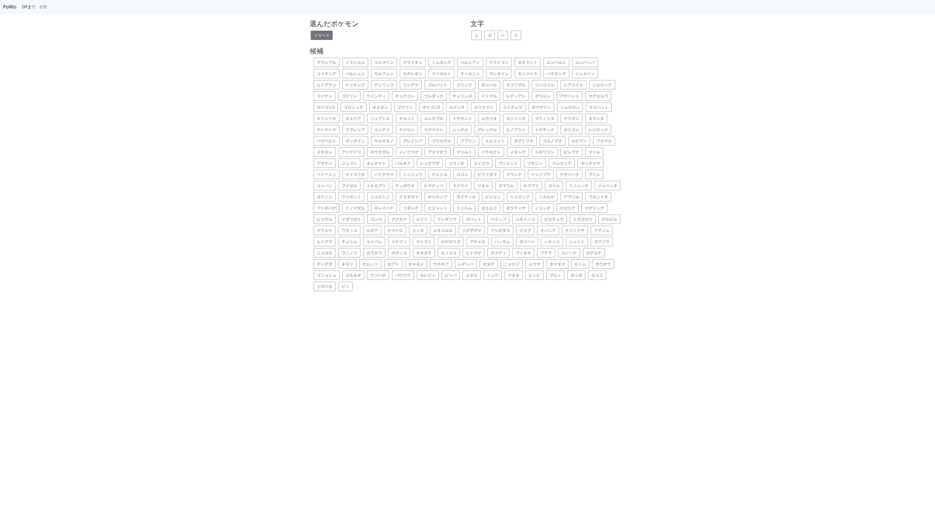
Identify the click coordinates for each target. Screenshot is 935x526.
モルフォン (384, 73)
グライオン (412, 62)
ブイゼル (349, 185)
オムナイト (376, 163)
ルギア (372, 230)
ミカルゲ (546, 196)
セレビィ (428, 275)
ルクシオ (457, 107)
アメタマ (399, 219)
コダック (411, 208)
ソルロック (602, 84)
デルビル (609, 219)
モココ (597, 275)
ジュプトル (380, 118)
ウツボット (351, 196)
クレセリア (561, 163)
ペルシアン (470, 62)
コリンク (464, 84)
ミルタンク (441, 62)
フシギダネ (500, 230)
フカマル (604, 140)
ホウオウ (603, 264)
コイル (554, 185)
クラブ (525, 230)
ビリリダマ (487, 174)
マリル (594, 152)
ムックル (460, 129)
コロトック (353, 107)
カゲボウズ (450, 241)
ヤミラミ (424, 241)
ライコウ (481, 163)
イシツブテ (541, 174)
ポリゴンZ (431, 107)
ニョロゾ (511, 264)
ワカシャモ (598, 196)
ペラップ (498, 219)
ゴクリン (349, 96)
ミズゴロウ (582, 219)
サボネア (441, 264)
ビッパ (451, 275)
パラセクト (491, 152)
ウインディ (376, 96)
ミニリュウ (412, 174)
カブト (393, 264)
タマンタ (596, 118)
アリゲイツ (351, 152)
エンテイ (382, 129)
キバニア (548, 230)
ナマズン (571, 118)
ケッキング (355, 84)
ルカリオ (489, 118)
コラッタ (456, 163)
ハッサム (502, 241)
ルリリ (422, 219)
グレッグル (487, 129)
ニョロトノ (380, 196)
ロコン (462, 174)
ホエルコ (489, 208)
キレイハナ (384, 208)
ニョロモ (324, 252)
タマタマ (557, 264)
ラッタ (418, 230)
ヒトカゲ (473, 252)
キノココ (449, 252)
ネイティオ (466, 196)
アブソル (571, 196)
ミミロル (464, 208)
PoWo (9, 6)
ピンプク (571, 152)
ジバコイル (544, 84)
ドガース (321, 35)
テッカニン (470, 73)
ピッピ (534, 275)
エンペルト (556, 62)
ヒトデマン (326, 84)
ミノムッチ (579, 185)
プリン (594, 174)
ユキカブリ (376, 185)
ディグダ (324, 264)
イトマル (489, 96)
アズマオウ (437, 152)
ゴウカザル (441, 140)
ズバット (473, 219)
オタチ (489, 264)
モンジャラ (527, 73)
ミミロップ (520, 196)
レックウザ (429, 163)
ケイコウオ (355, 174)
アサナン (324, 163)
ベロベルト (326, 140)
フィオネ (523, 252)
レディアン (516, 96)
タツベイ (527, 241)
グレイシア (412, 140)
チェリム (349, 241)
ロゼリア (567, 208)
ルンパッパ (585, 62)
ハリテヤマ (384, 174)
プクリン (405, 107)
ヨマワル (506, 185)
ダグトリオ (523, 140)
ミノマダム (355, 208)
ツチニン (535, 163)
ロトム (580, 264)
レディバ (466, 264)
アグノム (601, 230)
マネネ (513, 275)
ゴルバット (437, 84)
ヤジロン (407, 129)
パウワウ (403, 275)
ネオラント (527, 62)
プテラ (546, 252)
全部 (43, 6)
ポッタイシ (355, 140)
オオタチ (424, 252)
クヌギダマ (409, 196)
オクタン (380, 107)
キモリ (347, 264)
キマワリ (531, 185)
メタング (518, 152)
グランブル (326, 62)
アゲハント (569, 96)
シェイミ (577, 241)
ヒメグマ (324, 241)
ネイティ (498, 252)
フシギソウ (447, 219)
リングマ (411, 84)
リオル (483, 185)
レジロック (598, 129)
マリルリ (464, 152)
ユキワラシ (544, 152)
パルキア (403, 163)
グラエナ (324, 230)
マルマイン (384, 62)
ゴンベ (376, 219)
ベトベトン (326, 174)
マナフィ (399, 241)
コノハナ (569, 252)
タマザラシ (541, 107)
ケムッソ (370, 264)
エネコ (471, 275)
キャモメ (416, 264)
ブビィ (555, 275)
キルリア (353, 118)
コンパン (324, 185)
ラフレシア (355, 129)
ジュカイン (585, 73)
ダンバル (489, 84)
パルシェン (355, 73)
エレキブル (433, 118)
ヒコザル (324, 219)
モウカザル (380, 152)
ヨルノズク (552, 140)
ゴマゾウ (601, 241)
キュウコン (405, 96)
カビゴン (579, 140)
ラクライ (460, 185)
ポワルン (543, 96)
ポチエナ (594, 252)
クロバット (598, 107)
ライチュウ (512, 107)
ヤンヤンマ (326, 129)
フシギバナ (326, 208)
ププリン (468, 140)
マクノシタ (544, 118)
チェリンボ (462, 96)
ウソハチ (378, 275)
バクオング (556, 73)
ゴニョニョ (326, 275)
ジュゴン (349, 163)
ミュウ (492, 275)
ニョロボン (570, 107)
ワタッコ (349, 230)
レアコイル (573, 84)
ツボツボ (324, 286)
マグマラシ (433, 129)
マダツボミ (351, 219)
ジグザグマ (471, 230)
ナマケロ (395, 230)
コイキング (326, 73)
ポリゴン (571, 129)
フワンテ (514, 174)
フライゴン (499, 62)
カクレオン (412, 73)
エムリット (495, 140)
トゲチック (544, 129)
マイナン (324, 96)
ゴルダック (433, 96)
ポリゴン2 (326, 107)
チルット (407, 118)
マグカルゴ (598, 96)
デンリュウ (384, 84)
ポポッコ (399, 252)
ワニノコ (349, 252)
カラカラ (374, 252)
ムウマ (534, 264)
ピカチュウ (554, 219)
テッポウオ (405, 185)
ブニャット (508, 163)
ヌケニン (324, 196)
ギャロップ (437, 196)
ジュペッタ (607, 185)
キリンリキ (326, 118)
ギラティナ (516, 208)
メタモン (324, 152)
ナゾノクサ (575, 230)
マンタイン (499, 73)
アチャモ (477, 241)
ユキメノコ (525, 219)
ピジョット (437, 208)
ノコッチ (543, 208)
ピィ (345, 286)
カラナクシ (484, 107)
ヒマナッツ (433, 185)
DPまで (28, 6)
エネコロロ (443, 230)
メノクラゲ (409, 152)
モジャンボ (516, 118)
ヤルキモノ (384, 140)
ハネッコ (552, 241)
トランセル (355, 62)
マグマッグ (594, 208)
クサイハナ (569, 174)
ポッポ (576, 275)
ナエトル (439, 174)
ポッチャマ (590, 163)
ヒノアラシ (516, 129)
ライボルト (441, 73)
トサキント (462, 118)
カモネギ (353, 275)
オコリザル (516, 84)
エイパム (374, 241)
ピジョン (493, 196)
